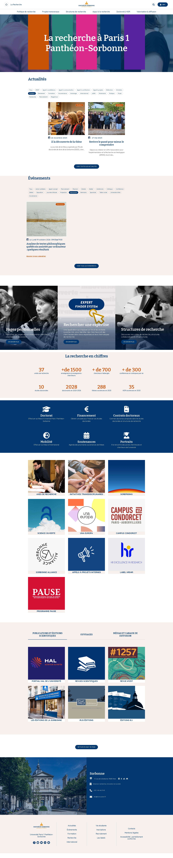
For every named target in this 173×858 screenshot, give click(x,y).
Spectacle (93, 192)
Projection (63, 192)
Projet (120, 93)
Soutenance (33, 196)
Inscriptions (101, 830)
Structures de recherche (76, 12)
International (84, 93)
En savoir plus (13, 342)
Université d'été (115, 192)
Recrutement (43, 97)
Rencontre (73, 192)
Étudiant (32, 93)
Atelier (91, 189)
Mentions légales (131, 833)
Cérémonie (100, 189)
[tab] (47, 635)
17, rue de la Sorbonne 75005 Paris (105, 779)
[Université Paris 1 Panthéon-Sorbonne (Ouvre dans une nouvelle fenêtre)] (86, 4)
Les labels (101, 838)
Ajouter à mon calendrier (36, 256)
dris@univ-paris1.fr (100, 797)
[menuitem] (26, 11)
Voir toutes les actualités (86, 166)
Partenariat (102, 93)
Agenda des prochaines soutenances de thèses (86, 445)
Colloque (110, 189)
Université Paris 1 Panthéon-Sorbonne (41, 836)
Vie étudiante (101, 826)
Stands (83, 189)
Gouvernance (62, 93)
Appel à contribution (83, 90)
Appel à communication (66, 90)
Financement (86, 415)
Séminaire (83, 192)
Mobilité (46, 442)
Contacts (131, 829)
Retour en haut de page (86, 747)
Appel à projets (98, 90)
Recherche (32, 97)
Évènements (72, 830)
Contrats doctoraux (126, 415)
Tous (30, 90)
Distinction (109, 90)
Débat (31, 192)
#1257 (37, 90)
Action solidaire (40, 189)
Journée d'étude (51, 192)
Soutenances (86, 442)
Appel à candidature (49, 90)
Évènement (41, 93)
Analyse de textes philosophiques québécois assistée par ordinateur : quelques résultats (46, 246)
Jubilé (93, 93)
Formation (51, 93)
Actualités (72, 826)
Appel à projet (53, 189)
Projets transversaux (50, 12)
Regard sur (54, 97)
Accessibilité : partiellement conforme (131, 838)
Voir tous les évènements (86, 266)
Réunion (75, 189)
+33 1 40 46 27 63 (99, 790)
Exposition (40, 192)
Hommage (73, 93)
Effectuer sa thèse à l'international (46, 445)
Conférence (119, 189)
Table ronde (103, 192)
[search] (154, 5)
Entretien (119, 90)
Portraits (126, 442)
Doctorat (46, 415)
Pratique (111, 93)
